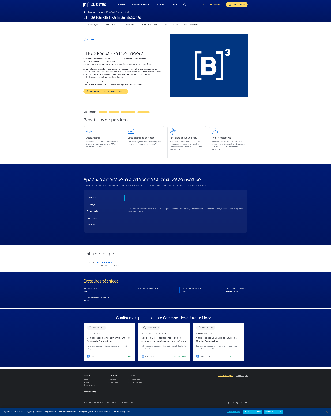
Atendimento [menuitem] (135, 380)
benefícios (111, 25)
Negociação (92, 218)
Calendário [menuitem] (114, 382)
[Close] (327, 412)
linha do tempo (150, 25)
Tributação (91, 204)
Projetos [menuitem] (86, 380)
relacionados (191, 25)
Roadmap (123, 5)
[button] (160, 4)
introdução (93, 25)
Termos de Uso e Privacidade (93, 402)
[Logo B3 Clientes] (86, 4)
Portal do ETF (93, 224)
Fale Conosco (111, 402)
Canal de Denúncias (126, 402)
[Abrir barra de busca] (184, 4)
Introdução (92, 197)
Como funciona (93, 211)
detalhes (130, 25)
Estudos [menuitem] (86, 382)
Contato (175, 5)
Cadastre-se (239, 5)
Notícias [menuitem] (113, 380)
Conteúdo (161, 5)
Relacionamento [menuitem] (136, 382)
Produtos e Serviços (142, 5)
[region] (165, 412)
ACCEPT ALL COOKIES (273, 412)
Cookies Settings (233, 412)
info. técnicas (171, 25)
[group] (109, 342)
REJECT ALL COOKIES (253, 412)
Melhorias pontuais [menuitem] (90, 385)
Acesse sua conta (211, 5)
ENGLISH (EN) (242, 376)
